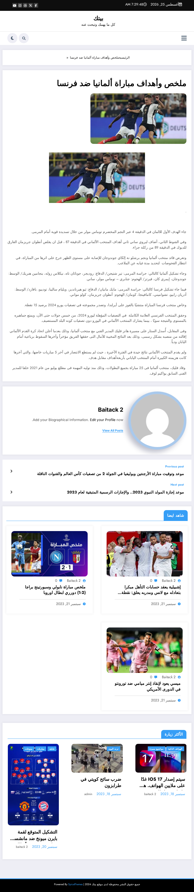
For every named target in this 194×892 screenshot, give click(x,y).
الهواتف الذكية (113, 748)
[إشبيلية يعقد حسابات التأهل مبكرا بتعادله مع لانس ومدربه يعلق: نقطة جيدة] (145, 553)
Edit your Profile (102, 420)
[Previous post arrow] (11, 471)
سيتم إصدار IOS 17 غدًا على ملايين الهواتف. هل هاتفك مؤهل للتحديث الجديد (100, 783)
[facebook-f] (36, 5)
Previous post (174, 466)
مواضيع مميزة (94, 748)
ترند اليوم (51, 748)
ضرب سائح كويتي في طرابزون (38, 782)
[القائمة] (184, 38)
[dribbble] (25, 5)
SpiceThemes (75, 832)
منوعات (158, 748)
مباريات (170, 748)
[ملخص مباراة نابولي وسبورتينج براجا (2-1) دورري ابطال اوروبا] (49, 553)
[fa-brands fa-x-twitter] (30, 5)
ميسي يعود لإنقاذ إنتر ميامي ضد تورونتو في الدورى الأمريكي (148, 686)
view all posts (112, 430)
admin (26, 794)
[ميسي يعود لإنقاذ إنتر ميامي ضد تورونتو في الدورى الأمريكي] (145, 650)
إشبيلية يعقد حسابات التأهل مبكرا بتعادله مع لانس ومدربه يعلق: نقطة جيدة (151, 590)
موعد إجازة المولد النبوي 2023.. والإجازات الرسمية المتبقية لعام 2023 (125, 492)
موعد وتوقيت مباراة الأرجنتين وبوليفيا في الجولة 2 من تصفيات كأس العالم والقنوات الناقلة (110, 474)
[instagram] (20, 5)
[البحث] (24, 38)
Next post (177, 484)
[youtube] (14, 5)
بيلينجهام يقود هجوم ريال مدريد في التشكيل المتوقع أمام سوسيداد (164, 784)
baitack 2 (110, 409)
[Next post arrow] (11, 492)
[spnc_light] (12, 38)
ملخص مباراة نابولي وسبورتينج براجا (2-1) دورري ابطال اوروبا (55, 589)
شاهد (181, 748)
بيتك (98, 18)
